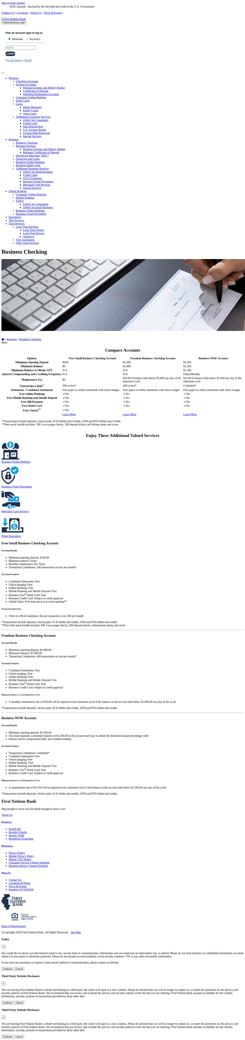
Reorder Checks (18, 832)
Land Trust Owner (33, 230)
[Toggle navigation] (2, 72)
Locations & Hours (19, 883)
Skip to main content (13, 2)
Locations (22, 12)
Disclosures (7, 846)
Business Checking (26, 142)
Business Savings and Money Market (44, 149)
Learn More (69, 414)
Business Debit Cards (28, 165)
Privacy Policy (17, 852)
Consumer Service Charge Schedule (29, 862)
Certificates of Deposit (35, 91)
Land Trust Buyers (33, 233)
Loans (19, 103)
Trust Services (17, 223)
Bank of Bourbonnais (13, 926)
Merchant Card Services (36, 184)
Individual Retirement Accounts (41, 94)
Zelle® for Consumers (35, 120)
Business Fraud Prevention (38, 181)
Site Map (76, 932)
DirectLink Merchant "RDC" (32, 155)
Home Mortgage (32, 107)
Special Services (32, 136)
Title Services (16, 220)
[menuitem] (126, 107)
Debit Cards (22, 100)
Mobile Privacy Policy (21, 856)
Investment (15, 217)
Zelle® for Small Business (38, 171)
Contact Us (7, 12)
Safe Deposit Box (33, 126)
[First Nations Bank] (13, 18)
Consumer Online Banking (31, 97)
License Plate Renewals (36, 133)
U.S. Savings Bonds (34, 129)
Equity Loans (30, 110)
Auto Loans (29, 113)
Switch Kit (15, 829)
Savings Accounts (26, 84)
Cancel (19, 969)
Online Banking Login (14, 22)
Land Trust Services (27, 226)
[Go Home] (2, 339)
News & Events (53, 12)
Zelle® (20, 200)
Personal (13, 78)
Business (14, 139)
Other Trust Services (27, 243)
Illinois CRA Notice (20, 859)
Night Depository (11, 536)
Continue (7, 969)
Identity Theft (16, 835)
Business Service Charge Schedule (28, 865)
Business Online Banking (30, 162)
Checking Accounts (27, 81)
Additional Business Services (32, 168)
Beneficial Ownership (21, 838)
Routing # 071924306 (21, 889)
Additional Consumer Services (33, 116)
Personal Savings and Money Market (44, 87)
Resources (6, 822)
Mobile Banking (25, 197)
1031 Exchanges (32, 178)
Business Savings (26, 145)
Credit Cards (30, 123)
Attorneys (28, 236)
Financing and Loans (28, 158)
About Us (35, 12)
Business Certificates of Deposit (41, 152)
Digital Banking (18, 191)
